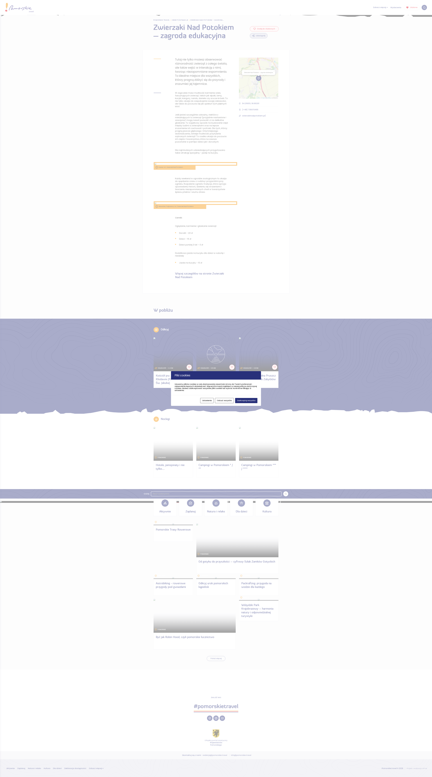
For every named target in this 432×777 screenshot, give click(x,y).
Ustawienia (207, 400)
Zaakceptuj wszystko (246, 400)
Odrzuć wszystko (224, 400)
